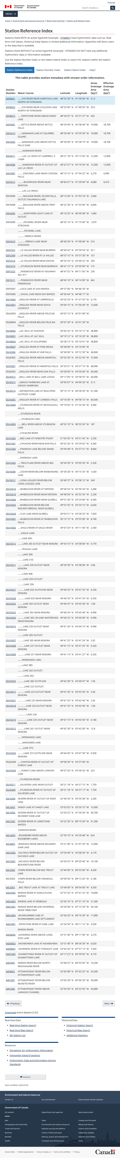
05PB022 (10, 107)
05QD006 (11, 499)
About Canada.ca (44, 1152)
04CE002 (10, 870)
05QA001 (11, 304)
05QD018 (11, 705)
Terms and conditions (62, 1152)
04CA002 (10, 812)
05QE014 (10, 390)
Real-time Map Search (21, 1030)
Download (10, 1012)
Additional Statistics (77, 1035)
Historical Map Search (78, 1030)
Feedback (29, 1078)
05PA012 (10, 182)
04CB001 (10, 844)
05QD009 (11, 654)
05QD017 (11, 691)
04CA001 (10, 807)
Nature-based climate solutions (90, 1099)
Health (7, 1141)
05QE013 (10, 376)
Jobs (6, 1120)
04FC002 (10, 988)
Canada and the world (87, 1120)
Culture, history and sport (52, 1133)
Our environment (48, 1099)
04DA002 (11, 892)
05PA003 (10, 141)
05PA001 (10, 124)
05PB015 (10, 115)
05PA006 (10, 164)
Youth (80, 1141)
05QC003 (11, 462)
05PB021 (10, 98)
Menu (9, 13)
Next (107, 1003)
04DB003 (11, 943)
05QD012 (11, 728)
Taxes (44, 1120)
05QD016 (11, 489)
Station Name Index (75, 70)
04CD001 (11, 861)
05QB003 (11, 341)
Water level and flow (56, 21)
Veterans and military (86, 1137)
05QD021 (11, 700)
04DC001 (11, 906)
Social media (10, 1152)
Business (8, 1133)
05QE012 (10, 480)
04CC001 (10, 821)
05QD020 (11, 513)
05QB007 (11, 346)
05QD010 (11, 494)
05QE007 (10, 366)
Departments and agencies (52, 1112)
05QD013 (11, 543)
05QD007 (11, 640)
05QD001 (11, 519)
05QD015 (11, 626)
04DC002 (11, 954)
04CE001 (10, 887)
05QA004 (11, 404)
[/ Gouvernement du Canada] (22, 7)
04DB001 (11, 948)
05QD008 (11, 645)
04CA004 (10, 798)
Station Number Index (48, 70)
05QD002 (11, 505)
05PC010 (10, 266)
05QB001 (11, 336)
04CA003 (10, 835)
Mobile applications (26, 1152)
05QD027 (11, 589)
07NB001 (65, 37)
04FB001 (10, 971)
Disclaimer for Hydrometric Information (31, 1050)
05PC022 (10, 250)
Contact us (9, 1099)
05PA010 (10, 241)
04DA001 (11, 924)
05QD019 (11, 719)
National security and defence (53, 1128)
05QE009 (10, 789)
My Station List (17, 1035)
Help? (92, 70)
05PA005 (10, 213)
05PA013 (10, 133)
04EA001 (10, 962)
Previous (15, 1003)
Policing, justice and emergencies (55, 1137)
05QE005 (10, 399)
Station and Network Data (78, 21)
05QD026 (11, 753)
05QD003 (11, 527)
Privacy (77, 1152)
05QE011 (10, 784)
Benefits (8, 1137)
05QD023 (11, 603)
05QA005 (11, 424)
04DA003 (11, 901)
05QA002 (11, 299)
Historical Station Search (79, 1025)
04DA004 (11, 915)
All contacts (9, 1112)
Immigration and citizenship (16, 1124)
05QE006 (10, 352)
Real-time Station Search (23, 1025)
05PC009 (10, 255)
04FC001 (10, 980)
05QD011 (11, 565)
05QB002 (11, 330)
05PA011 (10, 156)
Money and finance (86, 1124)
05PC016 (10, 260)
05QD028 (11, 598)
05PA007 (10, 173)
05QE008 (10, 471)
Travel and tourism (12, 1128)
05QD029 (11, 770)
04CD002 (11, 852)
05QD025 (11, 681)
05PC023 (10, 271)
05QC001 (11, 443)
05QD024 (11, 617)
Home (8, 21)
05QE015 (10, 382)
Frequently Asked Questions (25, 1055)
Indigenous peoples (86, 1133)
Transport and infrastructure (53, 1141)
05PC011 (10, 280)
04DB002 (11, 934)
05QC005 (11, 438)
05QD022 (11, 612)
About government (85, 1112)
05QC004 (11, 448)
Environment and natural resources (28, 21)
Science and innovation (87, 1128)
